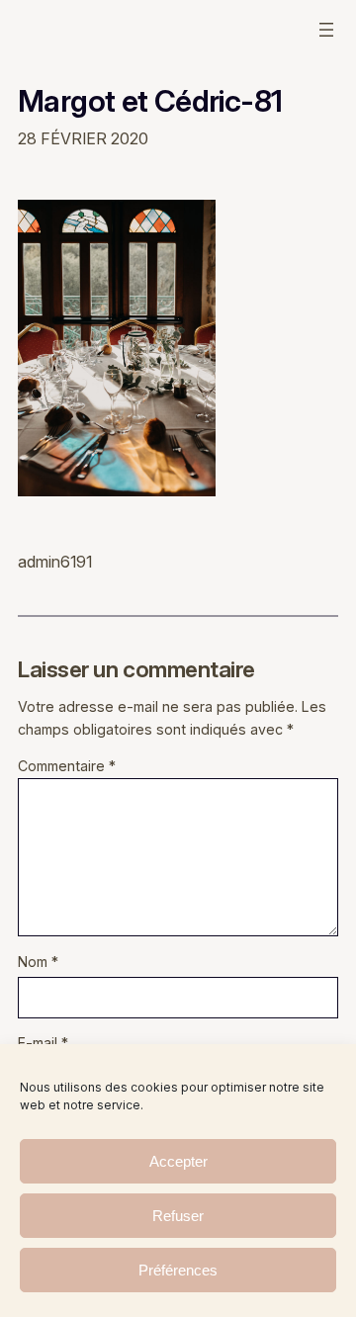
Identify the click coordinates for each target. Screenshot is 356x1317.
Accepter (178, 1161)
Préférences (178, 1270)
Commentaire (67, 765)
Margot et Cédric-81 (150, 101)
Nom (38, 961)
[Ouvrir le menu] (326, 30)
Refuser (178, 1215)
